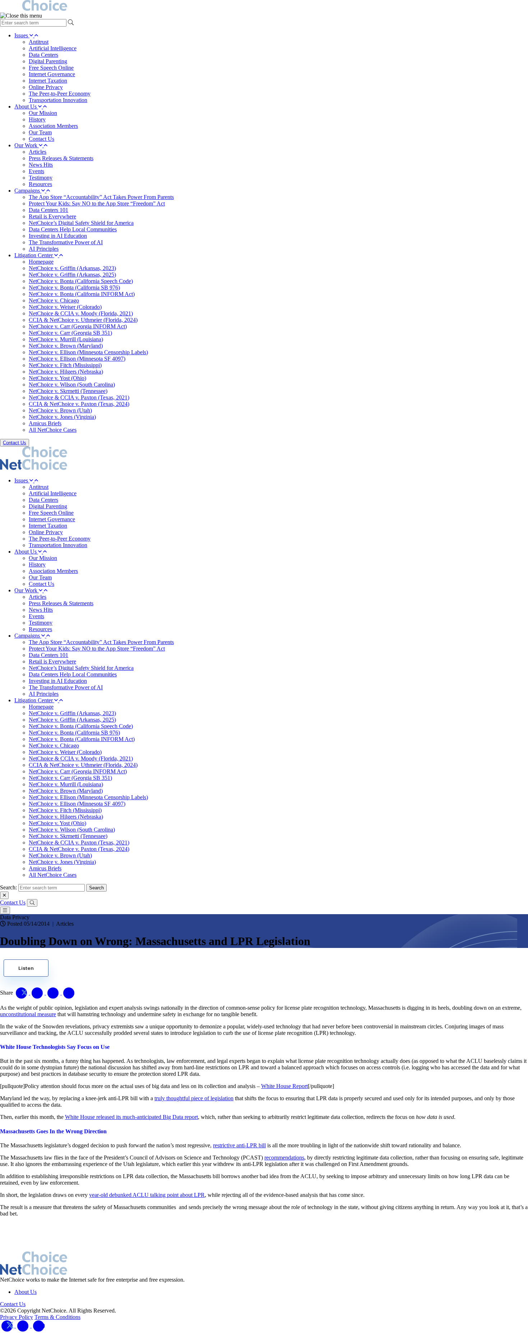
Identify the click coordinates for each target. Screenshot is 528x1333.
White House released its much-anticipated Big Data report (131, 1117)
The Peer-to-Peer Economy (60, 94)
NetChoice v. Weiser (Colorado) (65, 307)
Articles (37, 152)
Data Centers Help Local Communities (73, 229)
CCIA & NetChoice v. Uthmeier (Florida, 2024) (83, 320)
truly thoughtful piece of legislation (193, 1098)
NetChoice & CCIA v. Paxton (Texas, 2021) (79, 397)
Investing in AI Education (58, 236)
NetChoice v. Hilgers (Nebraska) (66, 372)
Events (36, 171)
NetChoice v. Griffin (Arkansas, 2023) (72, 268)
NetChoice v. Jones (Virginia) (62, 417)
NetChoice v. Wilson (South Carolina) (72, 384)
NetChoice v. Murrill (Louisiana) (66, 339)
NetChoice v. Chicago (54, 300)
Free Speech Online (51, 68)
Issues (21, 35)
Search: (8, 887)
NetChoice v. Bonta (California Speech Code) (81, 281)
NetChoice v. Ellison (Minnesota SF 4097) (77, 359)
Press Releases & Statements (61, 158)
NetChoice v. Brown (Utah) (60, 410)
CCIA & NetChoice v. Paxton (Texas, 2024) (79, 404)
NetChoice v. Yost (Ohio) (57, 378)
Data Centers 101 (48, 210)
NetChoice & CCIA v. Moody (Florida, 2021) (81, 313)
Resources (40, 184)
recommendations (284, 1157)
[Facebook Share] (38, 993)
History (37, 119)
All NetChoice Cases (53, 430)
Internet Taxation (48, 81)
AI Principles (44, 249)
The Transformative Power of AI (66, 242)
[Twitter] (8, 1326)
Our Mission (43, 113)
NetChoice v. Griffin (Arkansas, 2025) (72, 275)
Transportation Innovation (58, 100)
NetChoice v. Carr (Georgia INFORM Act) (78, 326)
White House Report (284, 1086)
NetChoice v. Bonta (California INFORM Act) (82, 294)
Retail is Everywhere (52, 216)
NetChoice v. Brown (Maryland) (66, 346)
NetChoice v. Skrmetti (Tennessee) (68, 391)
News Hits (41, 165)
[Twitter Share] (22, 993)
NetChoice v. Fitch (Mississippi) (65, 365)
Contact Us (41, 139)
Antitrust (38, 42)
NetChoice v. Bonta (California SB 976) (74, 287)
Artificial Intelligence (53, 48)
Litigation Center (34, 255)
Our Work (26, 145)
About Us (26, 106)
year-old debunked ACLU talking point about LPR (147, 1195)
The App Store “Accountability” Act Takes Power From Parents (101, 197)
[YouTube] (39, 1326)
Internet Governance (52, 74)
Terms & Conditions (57, 1317)
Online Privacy (46, 87)
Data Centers (43, 55)
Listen (26, 968)
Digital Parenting (48, 61)
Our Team (40, 132)
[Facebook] (24, 1326)
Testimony (40, 178)
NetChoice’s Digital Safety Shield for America (81, 223)
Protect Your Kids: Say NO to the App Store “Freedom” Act (97, 203)
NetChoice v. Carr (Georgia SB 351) (70, 333)
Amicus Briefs (45, 423)
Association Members (53, 126)
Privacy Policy (16, 1317)
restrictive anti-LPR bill (239, 1145)
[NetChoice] (264, 6)
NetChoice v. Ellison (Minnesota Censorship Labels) (88, 352)
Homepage (41, 262)
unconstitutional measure (28, 1014)
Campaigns (27, 191)
